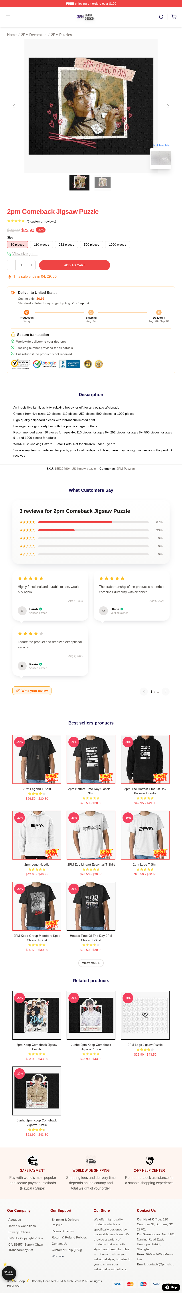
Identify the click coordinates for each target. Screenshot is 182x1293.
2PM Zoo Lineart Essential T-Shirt (91, 864)
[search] (161, 17)
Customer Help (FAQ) (67, 1250)
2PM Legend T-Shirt (37, 789)
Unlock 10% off (9, 1273)
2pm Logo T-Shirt (145, 864)
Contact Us (59, 1243)
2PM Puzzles (61, 35)
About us (14, 1219)
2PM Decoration (34, 35)
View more (91, 963)
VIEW (37, 779)
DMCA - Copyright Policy (25, 1238)
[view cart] (174, 17)
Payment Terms (63, 1231)
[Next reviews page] (166, 692)
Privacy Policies (19, 1232)
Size (10, 237)
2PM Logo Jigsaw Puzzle (145, 1044)
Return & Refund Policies (69, 1237)
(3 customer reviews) (41, 221)
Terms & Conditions (22, 1226)
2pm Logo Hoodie (36, 864)
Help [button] (174, 1287)
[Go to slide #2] (102, 183)
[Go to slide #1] (79, 183)
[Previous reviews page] (144, 692)
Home (12, 35)
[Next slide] (168, 106)
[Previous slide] (14, 106)
